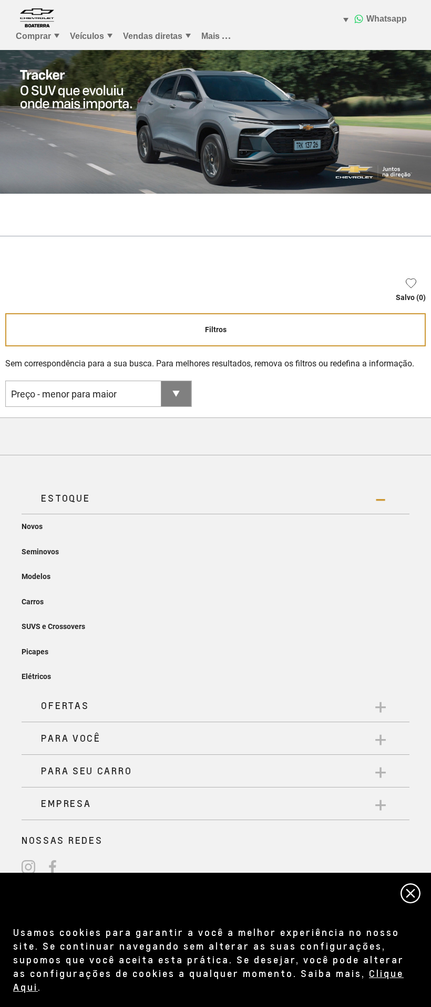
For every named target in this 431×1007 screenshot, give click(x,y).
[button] (405, 292)
